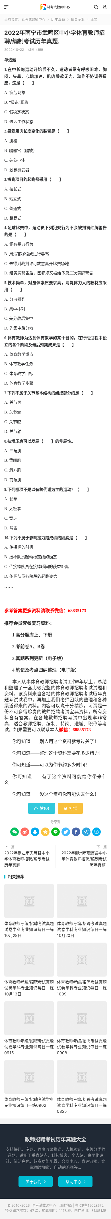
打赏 (70, 808)
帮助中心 (75, 1181)
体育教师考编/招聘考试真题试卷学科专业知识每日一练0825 (81, 1105)
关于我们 (36, 1181)
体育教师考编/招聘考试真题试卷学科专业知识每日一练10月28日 (29, 929)
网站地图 (65, 1205)
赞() (41, 808)
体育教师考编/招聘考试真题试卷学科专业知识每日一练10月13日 (29, 987)
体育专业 (78, 19)
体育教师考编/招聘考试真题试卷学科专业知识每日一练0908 (81, 1046)
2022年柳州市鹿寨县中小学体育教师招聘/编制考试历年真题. (84, 858)
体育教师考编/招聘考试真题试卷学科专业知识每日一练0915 (29, 1046)
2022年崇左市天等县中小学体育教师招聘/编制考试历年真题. (27, 858)
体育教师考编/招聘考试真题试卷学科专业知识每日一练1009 (81, 987)
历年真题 (58, 19)
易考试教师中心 (55, 7)
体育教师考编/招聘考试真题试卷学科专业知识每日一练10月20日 (81, 929)
